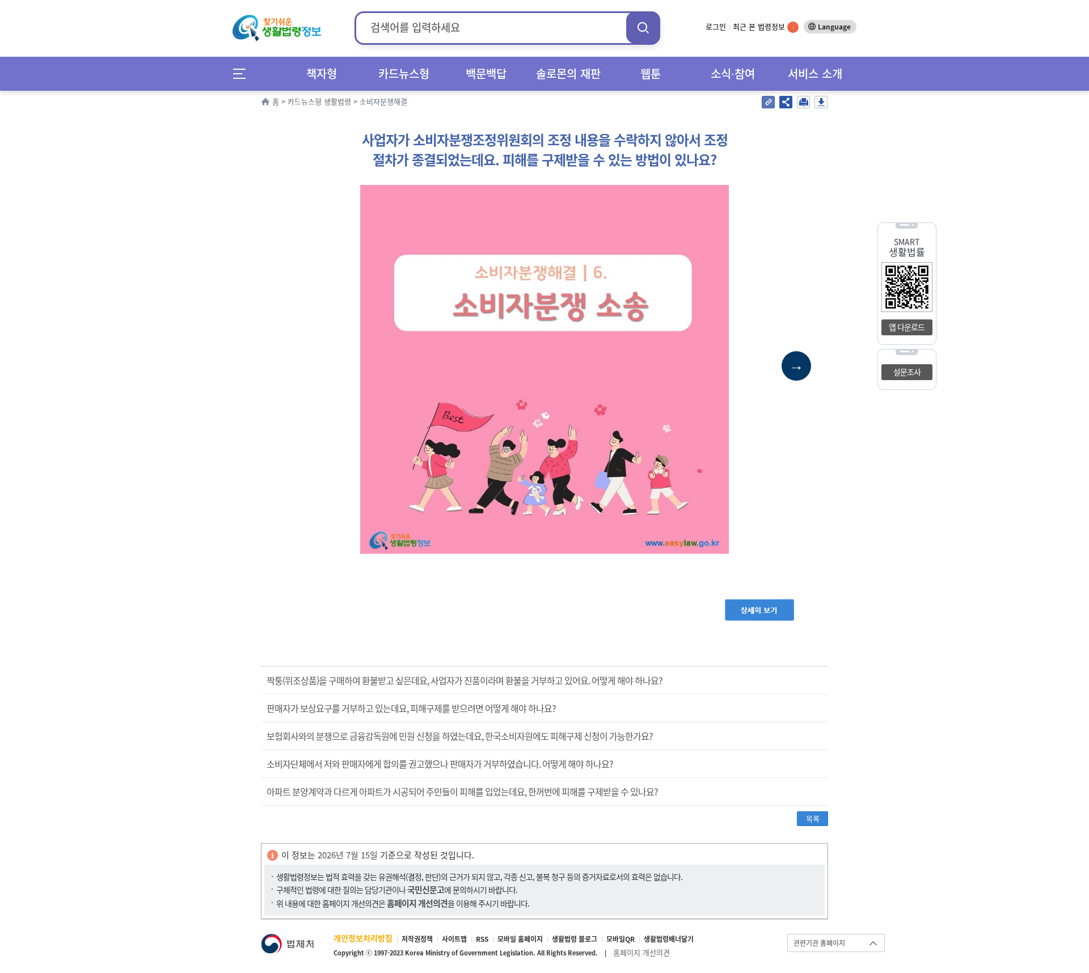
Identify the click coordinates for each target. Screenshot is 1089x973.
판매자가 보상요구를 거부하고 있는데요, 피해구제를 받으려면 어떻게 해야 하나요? (411, 708)
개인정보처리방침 (363, 937)
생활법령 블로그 (574, 939)
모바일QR (620, 939)
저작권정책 (417, 939)
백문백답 (486, 73)
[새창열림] (287, 939)
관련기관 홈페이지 (819, 943)
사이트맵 (454, 939)
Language (834, 27)
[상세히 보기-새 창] (759, 604)
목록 (813, 818)
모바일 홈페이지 (520, 939)
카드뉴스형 (403, 73)
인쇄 (803, 102)
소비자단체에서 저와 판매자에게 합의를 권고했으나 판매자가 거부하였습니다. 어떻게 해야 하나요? (440, 763)
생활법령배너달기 (669, 939)
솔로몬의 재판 (568, 73)
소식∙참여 (733, 73)
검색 (643, 27)
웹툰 (650, 73)
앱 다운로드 (907, 326)
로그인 (716, 26)
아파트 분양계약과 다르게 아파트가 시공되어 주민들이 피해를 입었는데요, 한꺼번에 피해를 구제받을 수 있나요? (462, 791)
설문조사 (907, 371)
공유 (785, 102)
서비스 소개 (815, 73)
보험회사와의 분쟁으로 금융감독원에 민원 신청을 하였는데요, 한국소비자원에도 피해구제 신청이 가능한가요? (460, 736)
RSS (482, 939)
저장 (821, 102)
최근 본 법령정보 (763, 26)
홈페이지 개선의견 (641, 952)
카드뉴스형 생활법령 (319, 101)
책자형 (321, 73)
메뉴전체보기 (243, 73)
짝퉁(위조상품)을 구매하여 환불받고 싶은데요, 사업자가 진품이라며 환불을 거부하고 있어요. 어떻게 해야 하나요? (464, 680)
